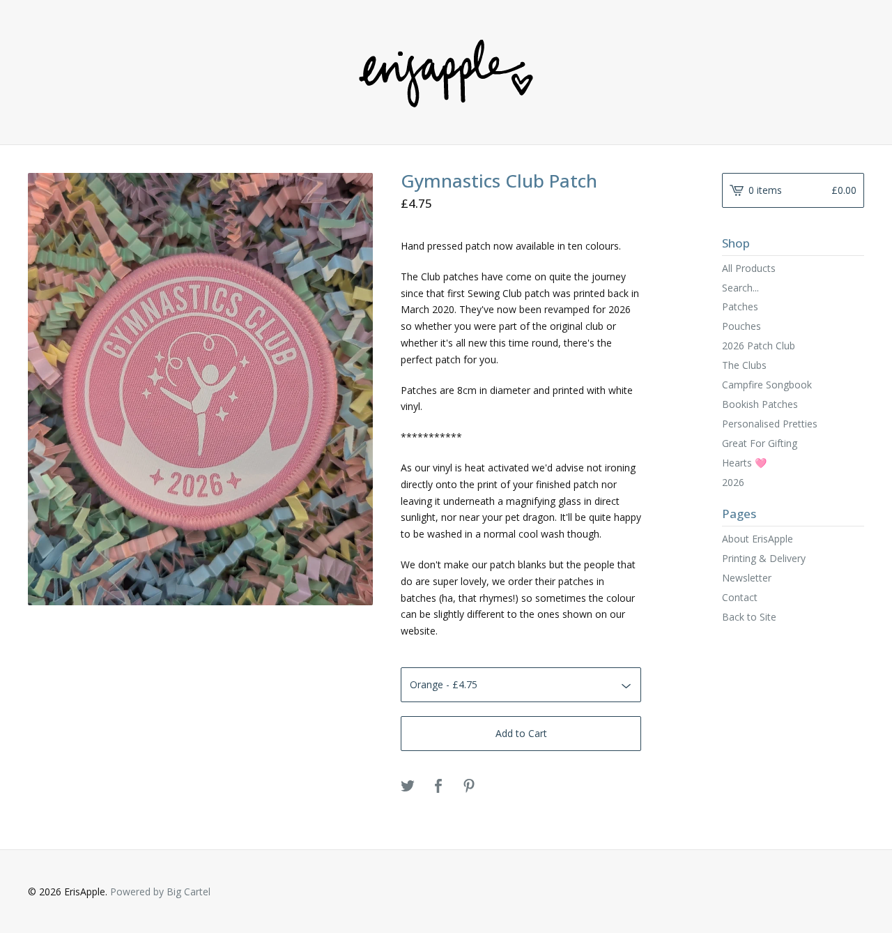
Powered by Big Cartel (160, 891)
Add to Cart (521, 733)
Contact (740, 597)
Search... (740, 288)
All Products (749, 268)
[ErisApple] (446, 71)
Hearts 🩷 (744, 462)
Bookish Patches (760, 404)
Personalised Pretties (769, 423)
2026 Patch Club (758, 345)
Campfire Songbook (767, 384)
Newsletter (746, 577)
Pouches (741, 326)
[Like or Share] (438, 786)
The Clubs (744, 365)
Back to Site (749, 616)
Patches (740, 306)
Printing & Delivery (764, 558)
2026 (733, 482)
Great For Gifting (759, 443)
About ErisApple (757, 538)
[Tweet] (408, 786)
